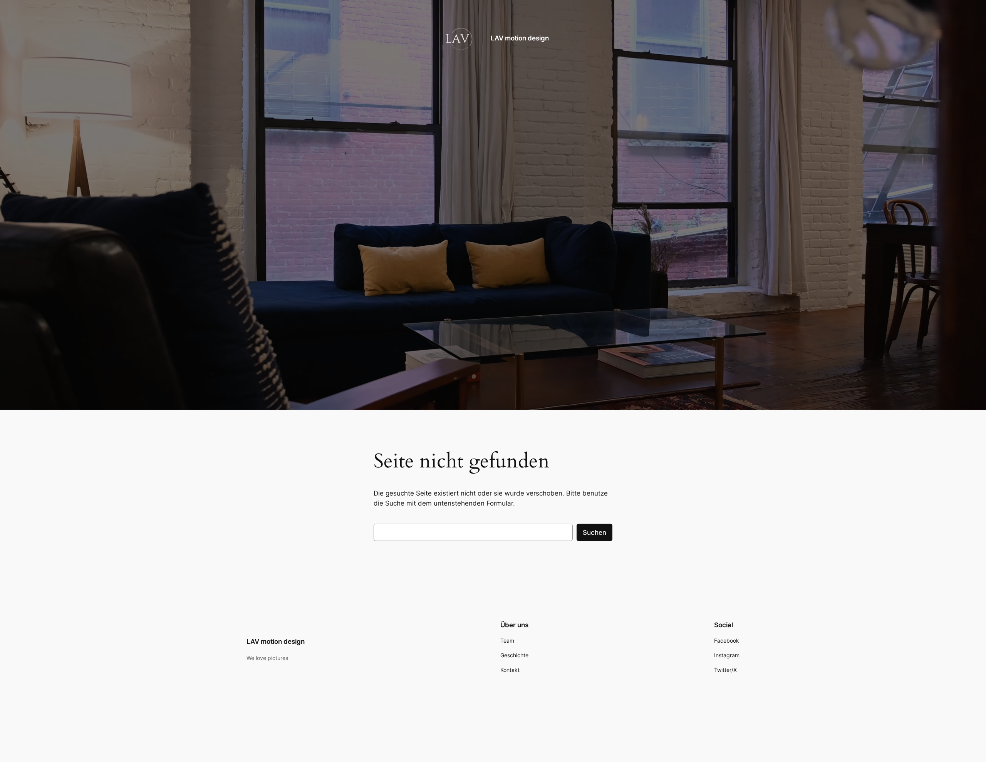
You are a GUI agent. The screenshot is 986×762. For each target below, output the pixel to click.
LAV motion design (520, 38)
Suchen (594, 532)
